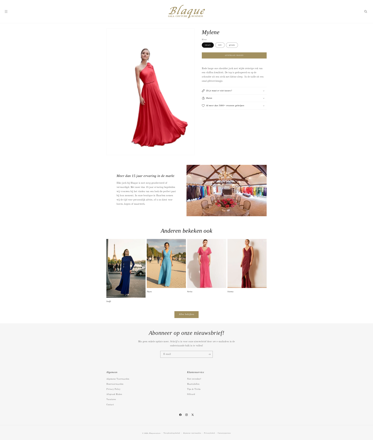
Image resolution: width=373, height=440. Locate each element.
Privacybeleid (209, 433)
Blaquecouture (155, 433)
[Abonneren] (209, 354)
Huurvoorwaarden (115, 384)
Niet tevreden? (194, 379)
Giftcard (191, 394)
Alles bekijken (186, 314)
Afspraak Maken (114, 394)
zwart (208, 45)
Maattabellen (193, 384)
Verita (189, 291)
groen (232, 45)
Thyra (149, 291)
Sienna (230, 291)
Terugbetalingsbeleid (171, 433)
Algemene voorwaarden (192, 433)
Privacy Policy (113, 389)
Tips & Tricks (194, 389)
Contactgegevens (224, 433)
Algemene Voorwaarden (117, 379)
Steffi (108, 301)
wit (220, 45)
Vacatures (111, 399)
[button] (6, 11)
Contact (110, 405)
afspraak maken (234, 55)
